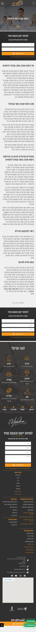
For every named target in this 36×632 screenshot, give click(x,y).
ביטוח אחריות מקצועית (28, 502)
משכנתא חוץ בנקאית (29, 547)
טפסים (18, 483)
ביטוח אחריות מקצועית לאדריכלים (28, 520)
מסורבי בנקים (30, 536)
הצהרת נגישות (18, 491)
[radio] (13, 303)
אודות (18, 478)
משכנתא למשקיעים (29, 541)
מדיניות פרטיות (18, 494)
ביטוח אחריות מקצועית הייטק (27, 524)
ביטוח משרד (14, 513)
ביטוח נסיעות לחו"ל (13, 522)
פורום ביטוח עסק (13, 507)
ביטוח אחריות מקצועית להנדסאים (26, 517)
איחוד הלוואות (30, 544)
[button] (2, 625)
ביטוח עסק (15, 510)
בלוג (18, 480)
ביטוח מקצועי (30, 510)
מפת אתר (18, 489)
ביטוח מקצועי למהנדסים (28, 504)
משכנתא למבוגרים (30, 552)
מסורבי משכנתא (30, 533)
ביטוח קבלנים (14, 515)
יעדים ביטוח (18, 475)
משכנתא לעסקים (30, 550)
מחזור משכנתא (30, 539)
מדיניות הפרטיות (17, 57)
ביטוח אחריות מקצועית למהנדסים (28, 513)
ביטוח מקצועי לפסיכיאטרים (27, 507)
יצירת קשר (18, 486)
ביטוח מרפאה (14, 525)
